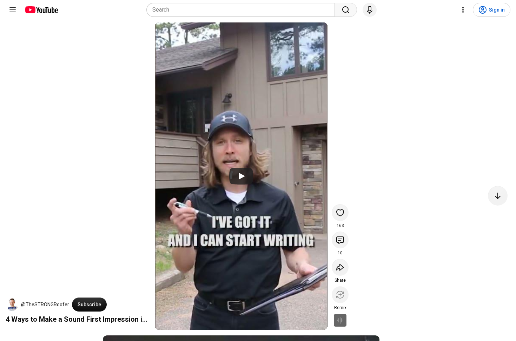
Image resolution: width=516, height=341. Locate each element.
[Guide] (12, 10)
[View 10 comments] (340, 240)
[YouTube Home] (41, 10)
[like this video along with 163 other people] (340, 212)
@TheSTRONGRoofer (45, 304)
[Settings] (463, 10)
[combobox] (242, 10)
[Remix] (340, 294)
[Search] (346, 10)
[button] (12, 304)
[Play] (241, 176)
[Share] (340, 267)
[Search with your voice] (370, 10)
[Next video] (498, 196)
